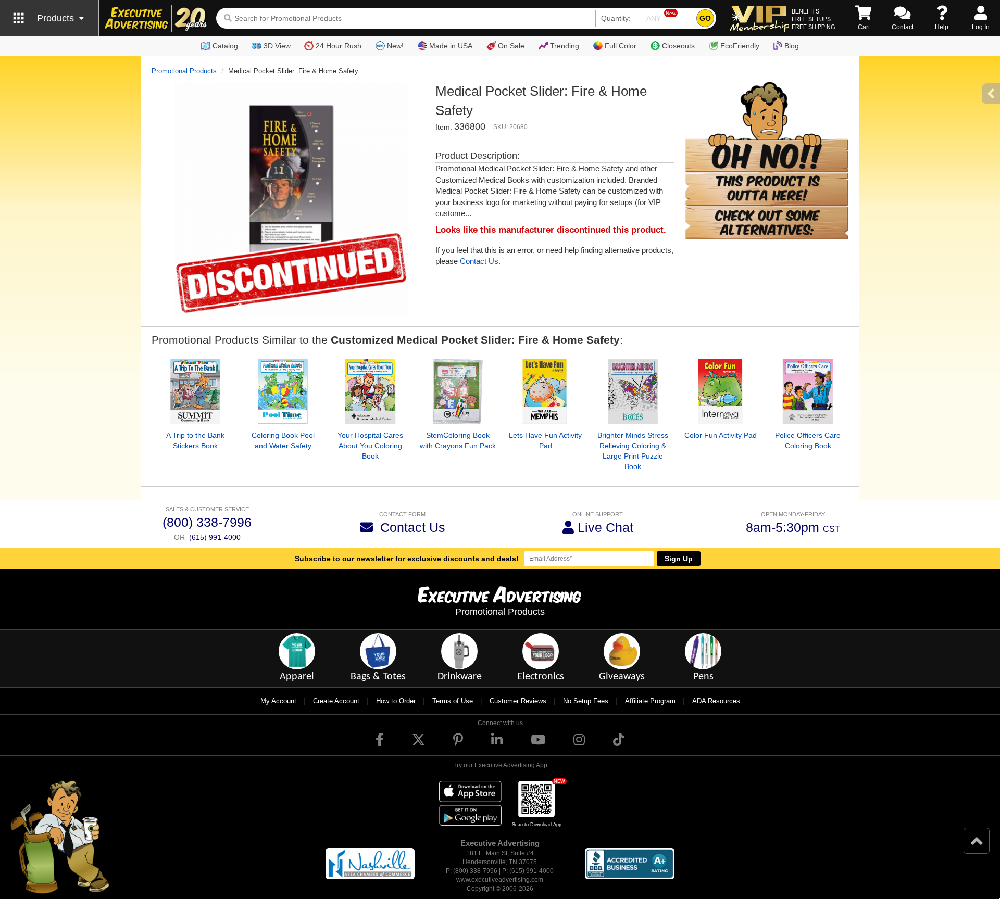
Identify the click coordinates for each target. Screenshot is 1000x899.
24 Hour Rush (338, 46)
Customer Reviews (518, 701)
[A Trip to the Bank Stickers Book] (195, 391)
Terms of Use (452, 701)
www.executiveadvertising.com (499, 879)
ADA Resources (716, 701)
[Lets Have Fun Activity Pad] (545, 391)
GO (705, 18)
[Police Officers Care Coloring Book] (807, 391)
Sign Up (679, 558)
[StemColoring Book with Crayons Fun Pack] (457, 391)
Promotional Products (184, 71)
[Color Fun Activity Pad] (720, 391)
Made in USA (450, 46)
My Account (278, 701)
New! (395, 46)
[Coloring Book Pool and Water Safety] (282, 391)
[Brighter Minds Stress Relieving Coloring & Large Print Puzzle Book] (632, 391)
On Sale (511, 46)
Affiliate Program (650, 701)
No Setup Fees (585, 701)
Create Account (336, 701)
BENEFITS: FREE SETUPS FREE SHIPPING (813, 19)
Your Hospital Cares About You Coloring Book (370, 445)
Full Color (620, 46)
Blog (791, 46)
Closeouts (678, 46)
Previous (144, 412)
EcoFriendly (739, 46)
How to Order (396, 701)
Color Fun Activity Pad (720, 435)
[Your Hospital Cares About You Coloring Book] (370, 391)
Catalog (225, 46)
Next (856, 412)
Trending (564, 46)
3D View (277, 46)
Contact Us (479, 261)
